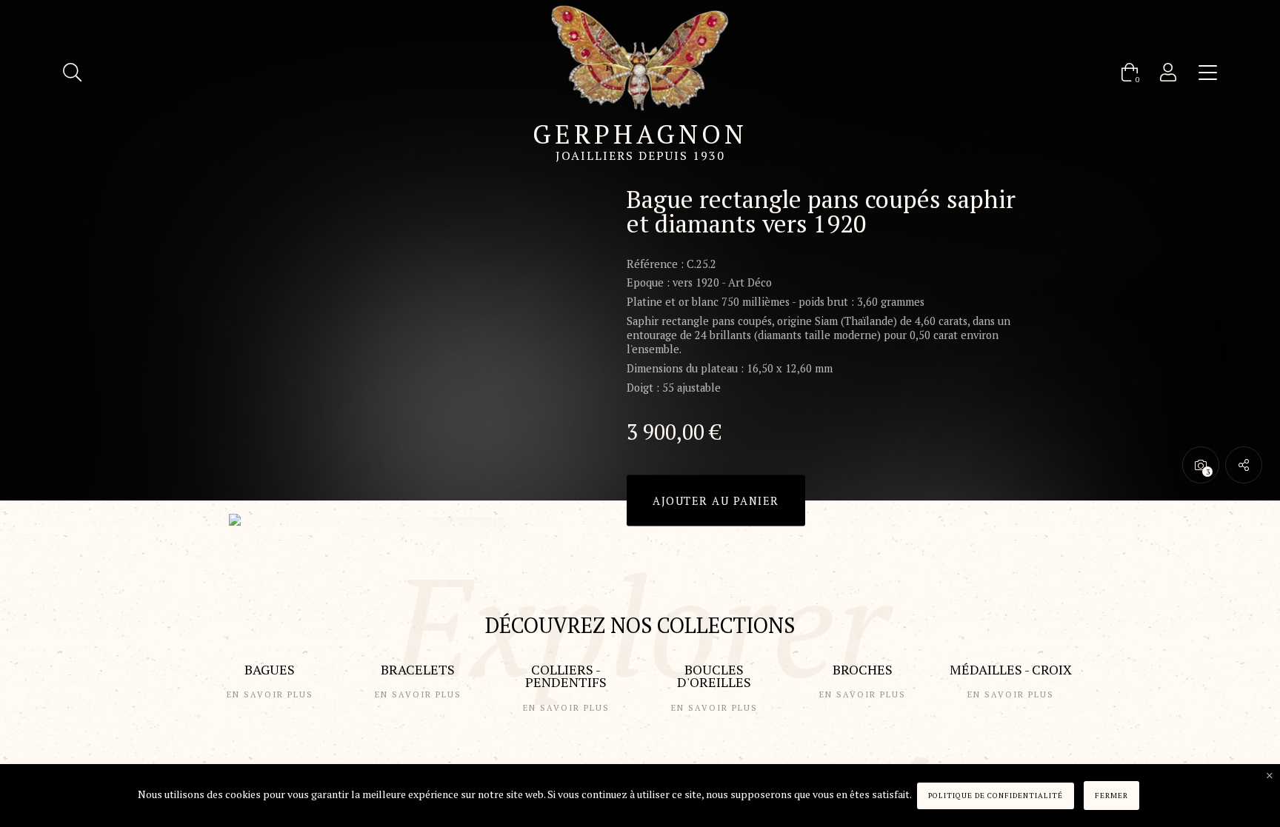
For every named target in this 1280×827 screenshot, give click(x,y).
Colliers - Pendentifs (566, 676)
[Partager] (1243, 464)
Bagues (269, 669)
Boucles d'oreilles (714, 676)
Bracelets (418, 669)
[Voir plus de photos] (1200, 464)
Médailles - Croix (1011, 669)
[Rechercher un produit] (72, 72)
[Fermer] (1269, 776)
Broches (863, 669)
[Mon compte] (1168, 72)
